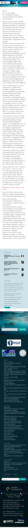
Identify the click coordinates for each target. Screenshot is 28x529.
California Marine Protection (11, 368)
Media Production (8, 438)
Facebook (5, 493)
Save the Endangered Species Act (12, 451)
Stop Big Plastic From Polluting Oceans (13, 456)
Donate (24, 2)
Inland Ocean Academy (9, 439)
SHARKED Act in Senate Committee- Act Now (15, 449)
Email (3, 327)
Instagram (15, 493)
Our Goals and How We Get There (12, 363)
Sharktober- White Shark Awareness (13, 422)
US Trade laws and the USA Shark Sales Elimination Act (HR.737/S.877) (14, 284)
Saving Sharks (7, 407)
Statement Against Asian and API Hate (13, 401)
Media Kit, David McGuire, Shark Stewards (14, 380)
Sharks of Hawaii (8, 369)
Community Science (9, 432)
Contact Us (6, 461)
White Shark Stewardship (10, 419)
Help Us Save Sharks (9, 467)
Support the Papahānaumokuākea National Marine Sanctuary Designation (15, 397)
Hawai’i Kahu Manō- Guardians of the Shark (15, 371)
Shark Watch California (9, 424)
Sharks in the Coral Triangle (10, 377)
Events (5, 470)
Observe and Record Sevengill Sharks (13, 425)
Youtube (24, 493)
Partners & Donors (8, 382)
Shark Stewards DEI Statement (11, 400)
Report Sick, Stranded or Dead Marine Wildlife (15, 463)
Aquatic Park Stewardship (10, 418)
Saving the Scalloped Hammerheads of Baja (15, 366)
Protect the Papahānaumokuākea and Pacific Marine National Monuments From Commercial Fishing (15, 446)
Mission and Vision (8, 362)
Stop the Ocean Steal (9, 430)
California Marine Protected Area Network (14, 409)
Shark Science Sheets (9, 435)
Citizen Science (7, 433)
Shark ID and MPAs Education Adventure (14, 428)
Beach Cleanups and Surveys (11, 469)
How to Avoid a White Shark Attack (12, 421)
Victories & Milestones (9, 383)
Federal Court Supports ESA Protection (12, 294)
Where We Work (8, 365)
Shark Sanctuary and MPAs (10, 410)
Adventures (6, 466)
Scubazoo (19, 511)
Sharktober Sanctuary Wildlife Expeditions (14, 412)
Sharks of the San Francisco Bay (12, 427)
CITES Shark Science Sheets (11, 436)
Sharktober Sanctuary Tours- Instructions (14, 416)
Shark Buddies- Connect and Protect (13, 464)
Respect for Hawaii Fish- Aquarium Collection (15, 372)
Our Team (6, 378)
